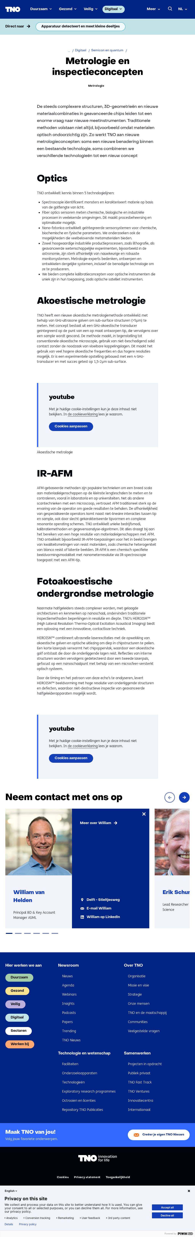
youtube (61, 397)
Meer (151, 9)
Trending (69, 1031)
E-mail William (99, 908)
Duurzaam (39, 9)
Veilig (88, 9)
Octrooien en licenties (79, 1100)
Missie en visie (138, 985)
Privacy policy (28, 1224)
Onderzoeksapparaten (79, 1073)
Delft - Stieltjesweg (103, 900)
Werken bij (20, 1044)
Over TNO (133, 966)
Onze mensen (138, 1003)
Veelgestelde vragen (144, 1031)
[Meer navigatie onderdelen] (184, 26)
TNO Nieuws (71, 1040)
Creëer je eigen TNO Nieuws (163, 1134)
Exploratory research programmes (89, 1091)
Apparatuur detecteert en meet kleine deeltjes (80, 26)
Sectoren (18, 1031)
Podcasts (69, 1013)
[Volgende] (184, 797)
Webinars (69, 994)
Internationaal (139, 1110)
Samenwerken (137, 1053)
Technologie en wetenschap (84, 1053)
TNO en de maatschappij (147, 1013)
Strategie (135, 994)
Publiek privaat (139, 1073)
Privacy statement (87, 1177)
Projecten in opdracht (145, 1064)
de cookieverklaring (83, 414)
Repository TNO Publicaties (82, 1110)
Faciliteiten (70, 1064)
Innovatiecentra (140, 1100)
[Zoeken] (170, 9)
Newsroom (68, 966)
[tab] (9, 933)
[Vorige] (169, 797)
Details (9, 1224)
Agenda (68, 985)
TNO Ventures (138, 1091)
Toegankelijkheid (118, 1177)
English (10, 1190)
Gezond (65, 9)
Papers (67, 1022)
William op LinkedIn (103, 917)
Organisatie (136, 976)
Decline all (167, 1215)
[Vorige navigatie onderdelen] (10, 26)
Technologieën (73, 1082)
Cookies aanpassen (71, 426)
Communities (138, 1022)
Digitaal (111, 9)
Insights (68, 1003)
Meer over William (95, 823)
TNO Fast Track (140, 1082)
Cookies (63, 1177)
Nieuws (67, 976)
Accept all (167, 1207)
